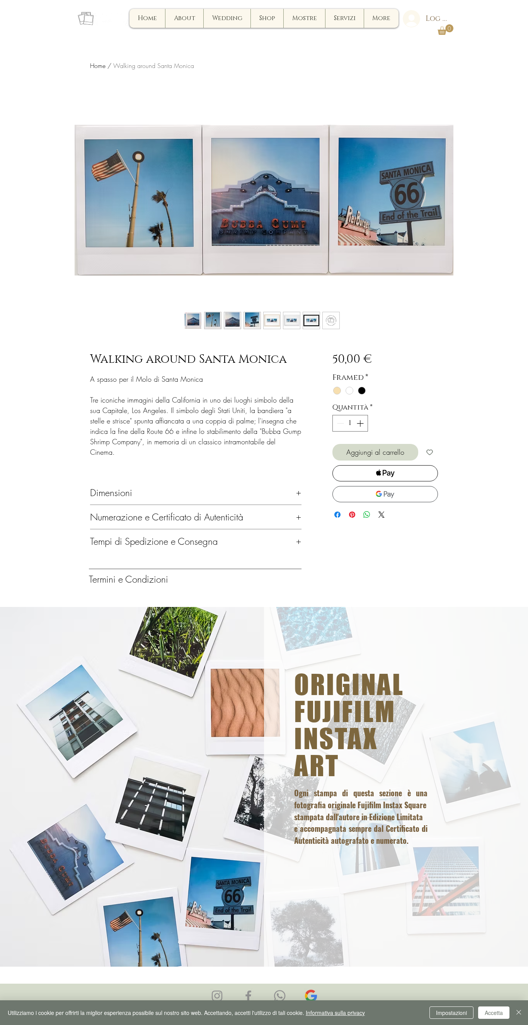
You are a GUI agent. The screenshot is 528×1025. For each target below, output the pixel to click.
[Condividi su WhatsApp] (366, 514)
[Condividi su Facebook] (337, 514)
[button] (445, 29)
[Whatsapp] (280, 996)
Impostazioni (451, 1013)
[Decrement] (340, 423)
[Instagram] (217, 996)
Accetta (494, 1013)
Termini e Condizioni (128, 579)
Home (98, 65)
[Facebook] (248, 996)
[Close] (518, 1012)
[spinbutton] (350, 423)
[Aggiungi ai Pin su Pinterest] (352, 514)
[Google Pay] (385, 494)
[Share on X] (381, 514)
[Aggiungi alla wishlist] (429, 452)
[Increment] (361, 423)
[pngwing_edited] (311, 996)
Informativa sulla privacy (335, 1013)
